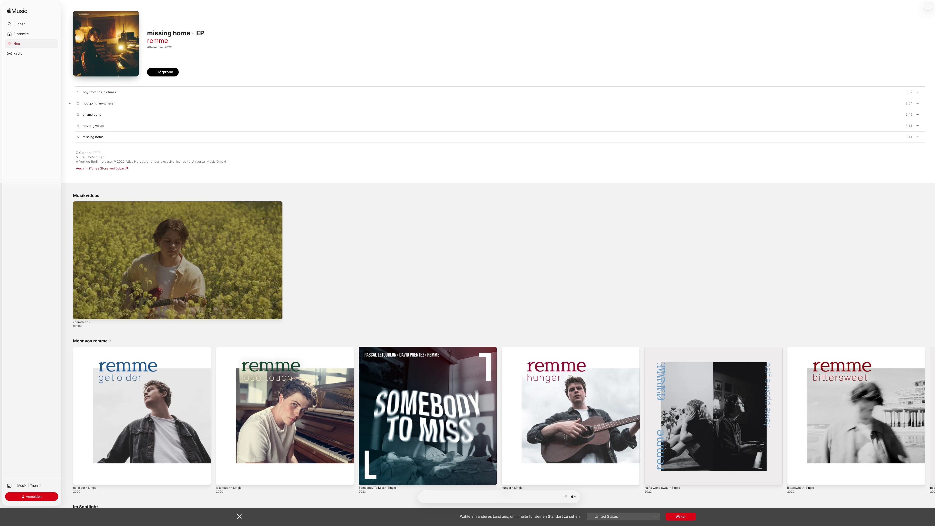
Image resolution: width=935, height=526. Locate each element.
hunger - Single (513, 349)
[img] (17, 11)
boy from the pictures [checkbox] (99, 92)
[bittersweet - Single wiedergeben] (793, 478)
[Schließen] (239, 516)
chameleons (81, 322)
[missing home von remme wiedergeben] (78, 137)
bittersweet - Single (802, 349)
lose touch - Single (230, 349)
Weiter (681, 516)
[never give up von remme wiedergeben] (78, 126)
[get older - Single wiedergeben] (79, 478)
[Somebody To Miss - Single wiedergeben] (364, 478)
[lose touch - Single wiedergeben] (222, 478)
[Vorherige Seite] (68, 416)
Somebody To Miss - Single (379, 349)
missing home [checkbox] (93, 137)
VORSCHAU (905, 92)
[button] (31, 24)
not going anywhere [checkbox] (98, 103)
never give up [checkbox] (93, 126)
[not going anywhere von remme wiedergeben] (78, 103)
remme (157, 40)
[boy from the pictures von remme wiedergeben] (78, 92)
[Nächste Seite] (930, 416)
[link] (92, 341)
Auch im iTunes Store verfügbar (100, 168)
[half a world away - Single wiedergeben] (650, 478)
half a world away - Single (664, 349)
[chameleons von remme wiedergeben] (78, 115)
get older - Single (86, 349)
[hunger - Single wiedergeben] (507, 478)
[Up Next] (566, 496)
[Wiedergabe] (79, 313)
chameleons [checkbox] (92, 114)
